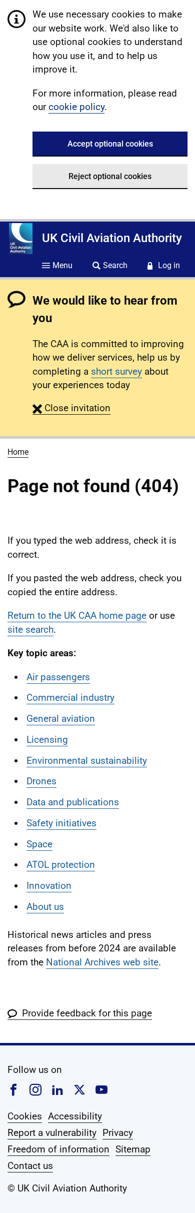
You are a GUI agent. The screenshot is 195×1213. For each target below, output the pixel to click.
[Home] (21, 239)
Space (39, 844)
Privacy (117, 1132)
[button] (71, 408)
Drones (41, 781)
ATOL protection (60, 864)
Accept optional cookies (110, 144)
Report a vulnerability (52, 1132)
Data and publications (72, 802)
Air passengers (58, 677)
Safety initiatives (61, 823)
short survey (116, 371)
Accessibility (75, 1116)
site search (31, 629)
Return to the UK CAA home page (77, 615)
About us (45, 906)
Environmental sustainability (86, 760)
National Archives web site (102, 962)
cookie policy (76, 107)
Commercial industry (70, 697)
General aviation (60, 718)
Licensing (47, 739)
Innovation (49, 885)
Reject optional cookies (110, 176)
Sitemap (133, 1149)
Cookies (25, 1116)
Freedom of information (59, 1149)
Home (18, 452)
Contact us (30, 1165)
